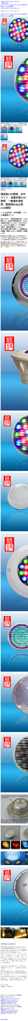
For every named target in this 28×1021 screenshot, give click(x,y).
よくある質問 (9, 6)
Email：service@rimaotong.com (9, 1001)
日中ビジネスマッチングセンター (10, 1)
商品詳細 (3, 190)
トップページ (4, 4)
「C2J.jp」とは (12, 4)
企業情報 (3, 1000)
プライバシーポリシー (12, 1000)
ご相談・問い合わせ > (7, 141)
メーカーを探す (21, 4)
